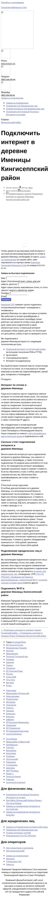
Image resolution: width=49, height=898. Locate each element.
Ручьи (9, 685)
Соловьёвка (11, 764)
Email (3, 296)
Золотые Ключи (13, 776)
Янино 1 (10, 773)
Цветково (10, 767)
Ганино (9, 665)
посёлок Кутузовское (15, 782)
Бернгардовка (12, 696)
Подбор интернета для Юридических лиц (25, 108)
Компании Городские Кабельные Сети (20, 264)
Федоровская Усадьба (16, 647)
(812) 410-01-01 (8, 63)
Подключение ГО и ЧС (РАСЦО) (21, 835)
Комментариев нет (24, 196)
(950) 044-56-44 (8, 79)
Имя (3, 278)
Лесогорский (12, 759)
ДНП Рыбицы (12, 770)
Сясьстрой (11, 676)
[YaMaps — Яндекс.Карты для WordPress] (24, 244)
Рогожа (9, 673)
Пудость (10, 707)
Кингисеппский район (11, 122)
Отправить (6, 299)
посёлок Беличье (14, 733)
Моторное (10, 702)
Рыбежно (10, 756)
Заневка (10, 710)
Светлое (10, 747)
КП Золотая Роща (14, 671)
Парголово (11, 690)
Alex (31, 187)
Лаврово (10, 779)
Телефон (6, 293)
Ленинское (11, 725)
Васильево (11, 750)
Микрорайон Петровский (17, 693)
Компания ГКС (8, 304)
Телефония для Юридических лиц (22, 105)
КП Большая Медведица (17, 722)
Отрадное (10, 668)
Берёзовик (11, 753)
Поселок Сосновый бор (17, 656)
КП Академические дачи (17, 731)
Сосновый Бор (19, 642)
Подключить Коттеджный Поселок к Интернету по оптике (22, 113)
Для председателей (15, 850)
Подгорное (11, 704)
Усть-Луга (10, 679)
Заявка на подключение (17, 102)
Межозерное (12, 653)
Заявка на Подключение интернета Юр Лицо (27, 827)
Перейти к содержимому (12, 2)
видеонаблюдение (9, 579)
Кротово (10, 650)
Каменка (10, 662)
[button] (12, 98)
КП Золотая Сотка (14, 644)
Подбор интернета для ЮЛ (18, 832)
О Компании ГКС (14, 861)
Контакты (10, 858)
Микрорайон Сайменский (18, 741)
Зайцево (10, 719)
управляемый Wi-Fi (28, 579)
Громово (10, 659)
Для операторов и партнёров (19, 847)
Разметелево (12, 699)
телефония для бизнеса (21, 577)
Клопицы (10, 716)
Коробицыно (12, 744)
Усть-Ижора (11, 738)
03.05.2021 (26, 190)
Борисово (10, 713)
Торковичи (11, 762)
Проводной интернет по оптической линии (25, 349)
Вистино (10, 682)
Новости (10, 864)
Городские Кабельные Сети (14, 7)
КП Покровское (13, 728)
